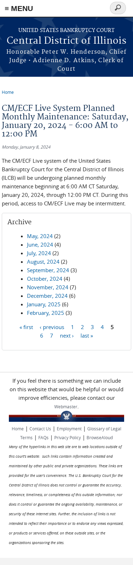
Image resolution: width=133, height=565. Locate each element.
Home (8, 92)
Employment (69, 428)
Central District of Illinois (66, 41)
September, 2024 (48, 270)
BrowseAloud (100, 437)
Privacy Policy (67, 437)
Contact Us (40, 428)
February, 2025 (45, 312)
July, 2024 (39, 253)
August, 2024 (43, 261)
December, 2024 (47, 295)
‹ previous (52, 326)
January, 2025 (44, 304)
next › (67, 335)
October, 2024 (44, 278)
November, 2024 (47, 287)
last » (87, 335)
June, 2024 (40, 244)
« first (26, 326)
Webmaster (65, 406)
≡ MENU (19, 8)
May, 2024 (40, 236)
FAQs (43, 437)
